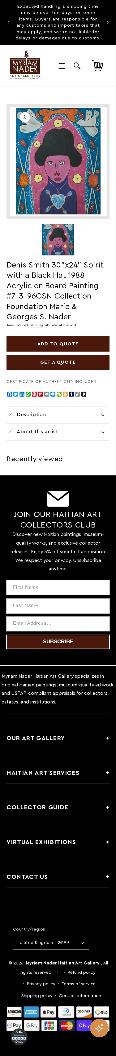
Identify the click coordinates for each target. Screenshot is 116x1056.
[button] (61, 66)
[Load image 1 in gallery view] (57, 239)
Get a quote (58, 362)
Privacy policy (41, 984)
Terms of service (79, 984)
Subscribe (58, 642)
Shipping (36, 325)
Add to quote (58, 343)
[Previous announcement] (8, 22)
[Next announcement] (107, 22)
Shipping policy (37, 995)
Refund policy (82, 972)
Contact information (80, 995)
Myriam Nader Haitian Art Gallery (63, 963)
